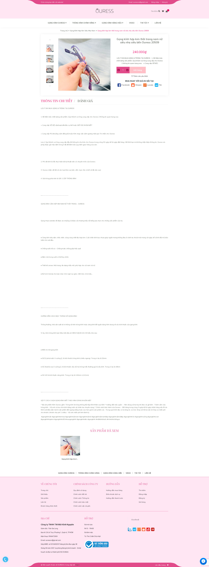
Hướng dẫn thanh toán (114, 498)
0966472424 (53, 536)
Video (131, 23)
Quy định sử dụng (79, 490)
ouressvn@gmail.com (140, 2)
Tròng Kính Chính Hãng (83, 23)
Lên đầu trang (160, 565)
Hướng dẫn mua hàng (114, 490)
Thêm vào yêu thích (140, 76)
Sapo (77, 565)
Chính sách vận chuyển (81, 506)
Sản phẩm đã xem (104, 430)
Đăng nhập (155, 2)
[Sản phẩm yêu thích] (163, 11)
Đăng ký (165, 2)
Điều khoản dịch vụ (113, 494)
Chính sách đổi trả (80, 494)
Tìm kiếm (142, 490)
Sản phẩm (44, 498)
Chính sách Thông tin (81, 498)
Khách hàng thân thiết (49, 506)
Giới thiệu (44, 494)
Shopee (138, 85)
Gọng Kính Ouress (56, 23)
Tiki (160, 85)
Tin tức (144, 23)
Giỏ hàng (142, 502)
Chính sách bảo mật (80, 502)
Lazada (150, 85)
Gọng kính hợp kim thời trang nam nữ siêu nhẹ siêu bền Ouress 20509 (70, 459)
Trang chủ (44, 490)
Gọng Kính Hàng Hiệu (112, 23)
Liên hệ (158, 23)
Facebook (125, 85)
